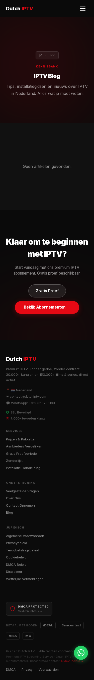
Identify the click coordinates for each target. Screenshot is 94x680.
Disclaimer (14, 572)
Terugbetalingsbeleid (22, 550)
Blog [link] (52, 55)
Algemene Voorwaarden (25, 536)
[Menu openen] (83, 9)
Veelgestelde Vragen (22, 491)
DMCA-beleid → (72, 661)
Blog (9, 512)
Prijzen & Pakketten (21, 439)
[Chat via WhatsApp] (81, 653)
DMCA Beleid (16, 564)
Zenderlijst (14, 461)
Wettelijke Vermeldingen (25, 579)
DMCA (11, 669)
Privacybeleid (16, 543)
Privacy (27, 669)
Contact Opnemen (20, 505)
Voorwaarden (49, 669)
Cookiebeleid (16, 557)
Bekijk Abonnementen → (47, 307)
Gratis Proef (47, 290)
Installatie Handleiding (23, 468)
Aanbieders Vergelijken (24, 446)
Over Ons (13, 498)
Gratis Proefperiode (21, 453)
